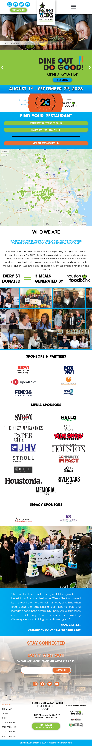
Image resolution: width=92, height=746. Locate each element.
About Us (6, 695)
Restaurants (7, 700)
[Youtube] (27, 4)
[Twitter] (21, 4)
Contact (6, 713)
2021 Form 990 (9, 736)
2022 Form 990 (9, 732)
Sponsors (6, 704)
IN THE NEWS (7, 709)
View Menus (62, 80)
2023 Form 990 (9, 727)
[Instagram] (9, 4)
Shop (4, 718)
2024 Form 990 (9, 722)
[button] (73, 6)
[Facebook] (15, 4)
